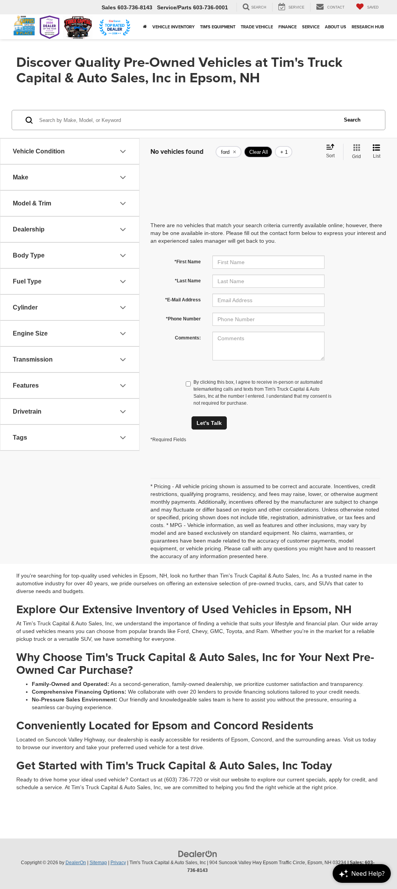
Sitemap (98, 862)
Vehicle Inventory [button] (173, 27)
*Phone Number (183, 319)
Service (310, 27)
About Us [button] (335, 27)
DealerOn (76, 862)
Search (352, 120)
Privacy (118, 862)
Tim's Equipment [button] (217, 27)
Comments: (188, 338)
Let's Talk (209, 423)
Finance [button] (287, 27)
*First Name (187, 261)
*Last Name (188, 281)
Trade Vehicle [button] (257, 27)
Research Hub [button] (368, 27)
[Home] (145, 26)
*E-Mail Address (183, 300)
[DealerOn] (197, 853)
